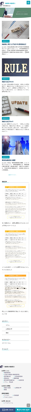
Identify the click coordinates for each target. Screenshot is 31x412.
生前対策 (21, 380)
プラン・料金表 (8, 382)
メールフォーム (8, 403)
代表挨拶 (16, 395)
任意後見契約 (19, 376)
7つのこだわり (8, 397)
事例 (7, 333)
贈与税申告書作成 (9, 380)
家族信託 (6, 378)
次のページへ (12, 175)
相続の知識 (7, 387)
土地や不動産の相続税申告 (11, 374)
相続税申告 (7, 372)
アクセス (6, 395)
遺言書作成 (7, 376)
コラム (8, 325)
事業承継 (16, 378)
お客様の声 (9, 329)
